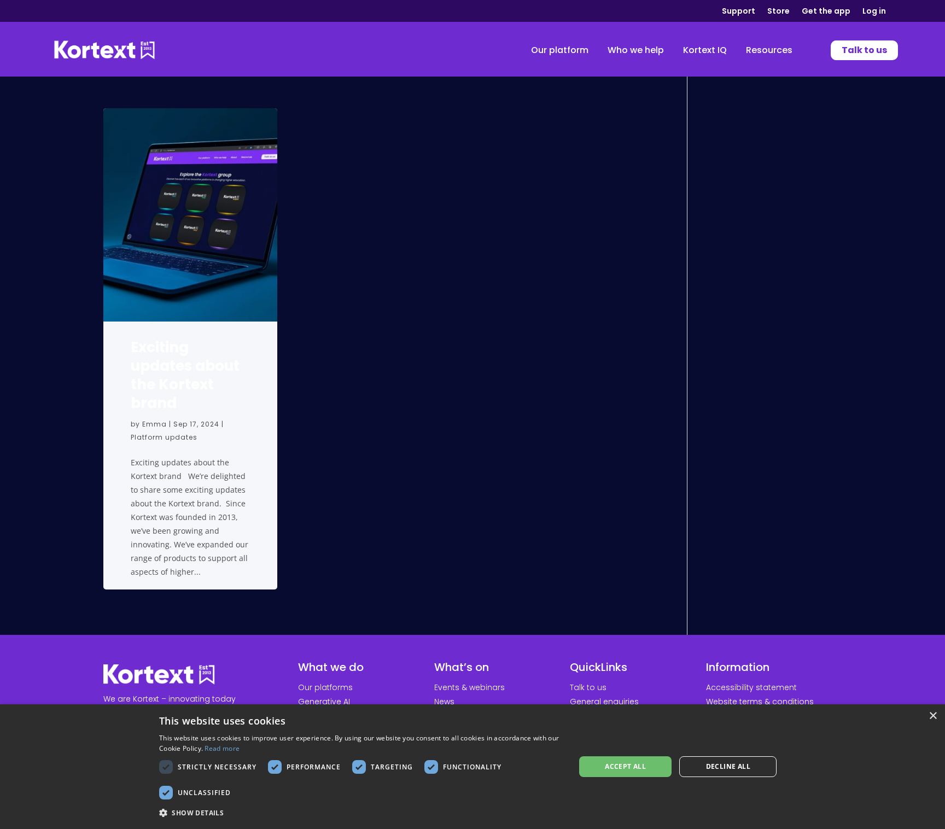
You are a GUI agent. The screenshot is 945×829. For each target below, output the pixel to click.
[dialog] (472, 766)
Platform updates (164, 437)
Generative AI (324, 701)
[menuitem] (560, 50)
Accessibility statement (751, 687)
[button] (361, 813)
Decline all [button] (728, 766)
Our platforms (325, 687)
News (444, 701)
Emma (154, 424)
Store (778, 11)
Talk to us (588, 687)
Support (738, 11)
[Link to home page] (104, 51)
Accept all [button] (625, 766)
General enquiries (604, 701)
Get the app (826, 11)
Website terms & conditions (760, 701)
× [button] (933, 716)
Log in (874, 11)
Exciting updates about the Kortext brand (185, 375)
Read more (222, 748)
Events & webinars (469, 687)
